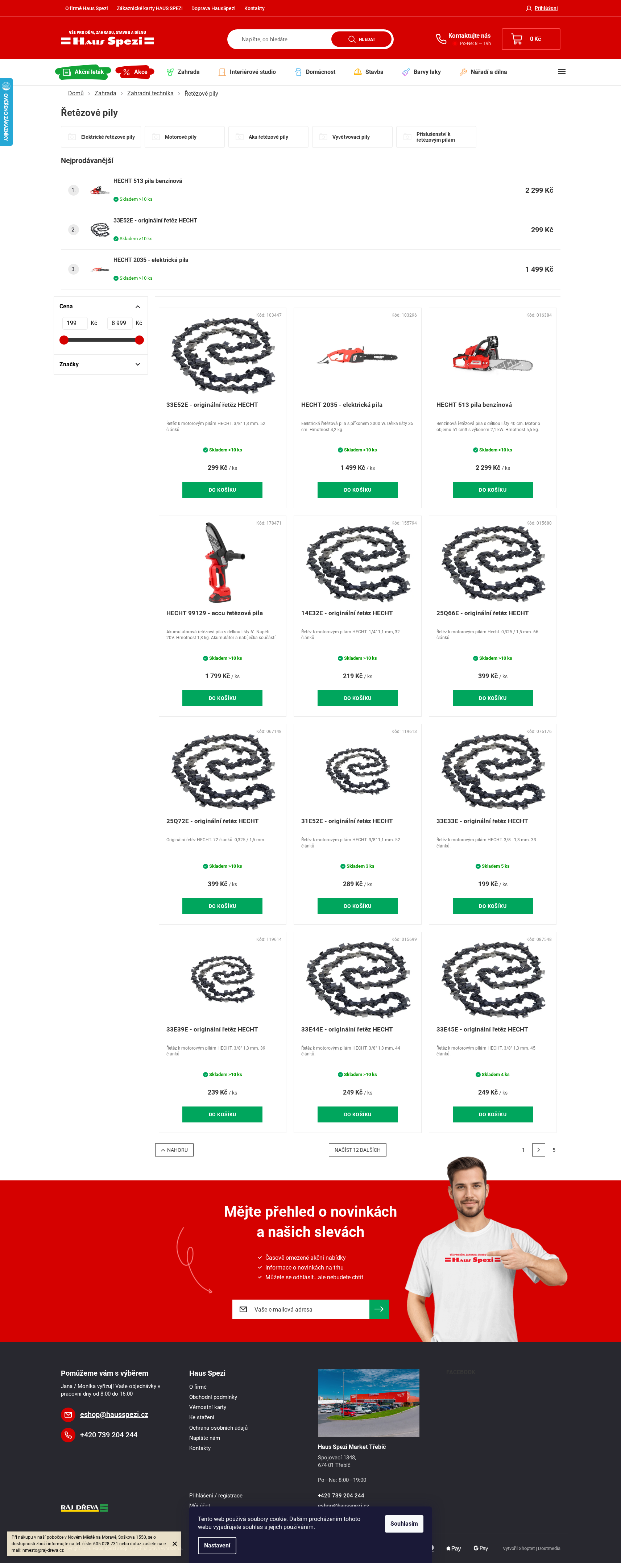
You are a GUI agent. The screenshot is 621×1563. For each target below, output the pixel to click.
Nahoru (177, 1150)
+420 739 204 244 (108, 1434)
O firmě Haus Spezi (86, 8)
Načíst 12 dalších (358, 1150)
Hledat (367, 39)
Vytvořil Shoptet (519, 1548)
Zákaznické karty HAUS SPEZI (150, 8)
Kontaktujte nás (469, 35)
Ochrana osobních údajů (218, 1428)
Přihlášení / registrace (216, 1495)
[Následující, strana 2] (538, 1149)
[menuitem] (83, 72)
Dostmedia (549, 1548)
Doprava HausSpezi (213, 8)
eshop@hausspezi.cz (114, 1414)
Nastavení (217, 1545)
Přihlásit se (379, 1309)
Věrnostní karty (207, 1407)
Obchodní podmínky (213, 1397)
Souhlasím (404, 1523)
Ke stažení (201, 1417)
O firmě (198, 1387)
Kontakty (254, 8)
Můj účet (199, 1505)
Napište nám (204, 1438)
